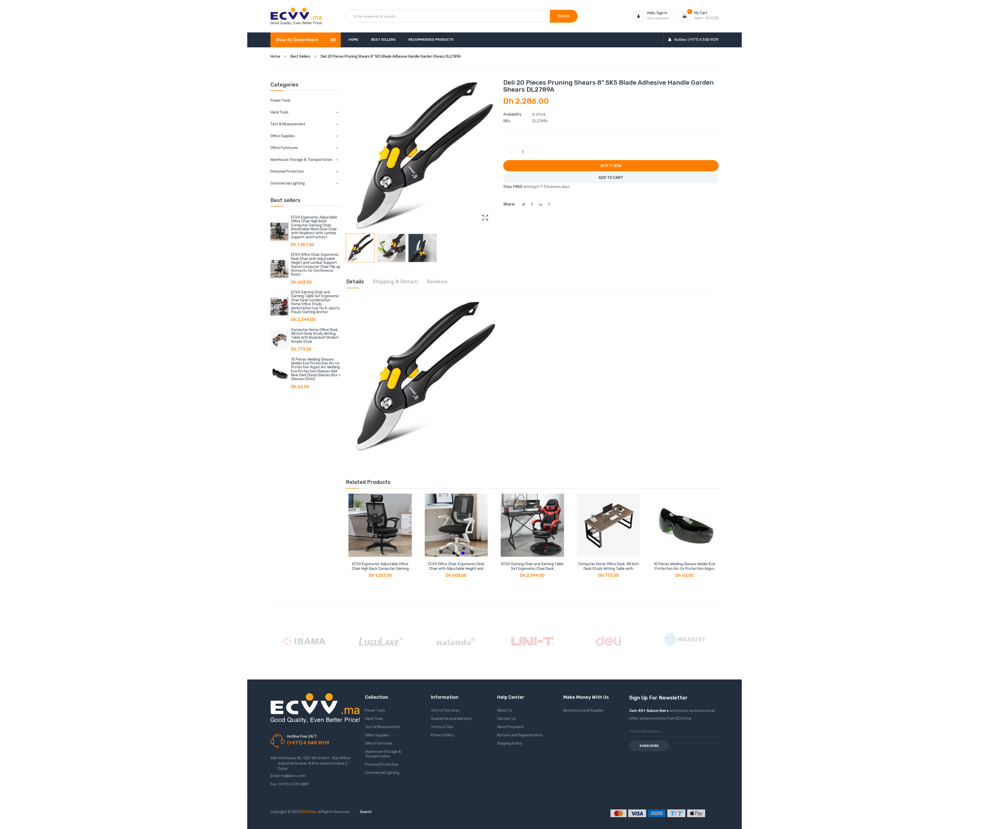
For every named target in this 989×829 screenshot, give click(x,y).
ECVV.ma (308, 812)
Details (355, 281)
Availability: (512, 114)
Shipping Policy (509, 743)
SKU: (507, 121)
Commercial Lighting (382, 773)
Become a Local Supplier (583, 710)
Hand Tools (374, 719)
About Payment (510, 727)
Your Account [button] (658, 18)
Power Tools (280, 100)
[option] (360, 248)
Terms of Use (442, 727)
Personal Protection (381, 764)
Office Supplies (377, 735)
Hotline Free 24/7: (302, 736)
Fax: (273, 784)
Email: (275, 776)
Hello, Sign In (657, 13)
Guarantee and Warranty (451, 719)
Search (366, 812)
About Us (504, 710)
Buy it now (611, 166)
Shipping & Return (395, 281)
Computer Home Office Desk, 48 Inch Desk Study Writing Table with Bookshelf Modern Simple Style (315, 336)
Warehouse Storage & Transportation (383, 753)
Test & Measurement (382, 727)
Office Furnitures (379, 743)
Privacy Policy (442, 735)
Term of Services (445, 710)
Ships (507, 187)
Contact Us (506, 719)
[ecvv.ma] (296, 12)
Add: (274, 758)
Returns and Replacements (520, 735)
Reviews (437, 281)
